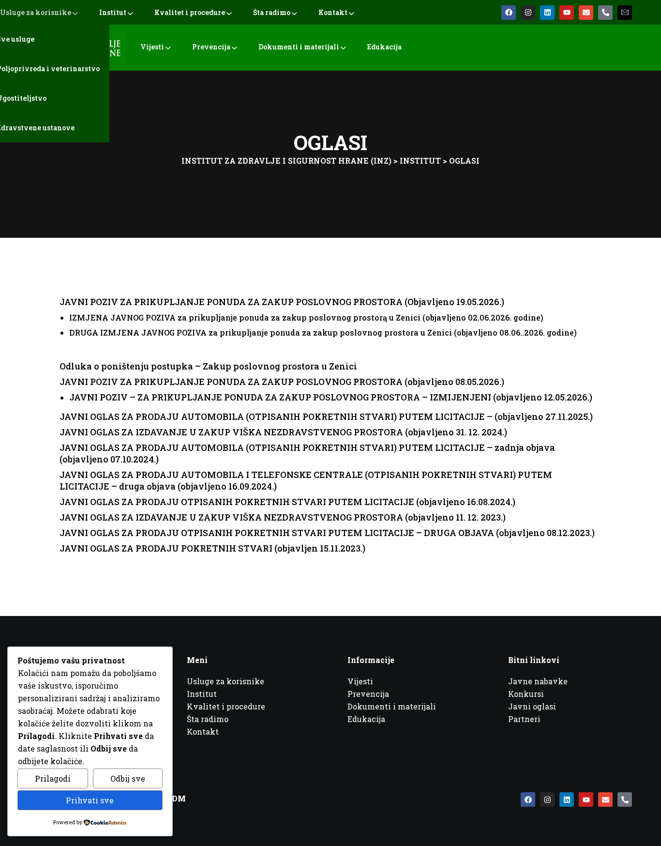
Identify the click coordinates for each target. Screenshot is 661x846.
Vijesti (152, 46)
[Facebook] (508, 12)
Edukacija (384, 46)
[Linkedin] (547, 12)
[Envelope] (586, 12)
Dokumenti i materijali (298, 46)
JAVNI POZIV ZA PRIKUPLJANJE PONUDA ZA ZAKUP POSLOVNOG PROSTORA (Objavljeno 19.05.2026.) (282, 302)
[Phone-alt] (605, 12)
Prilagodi (53, 778)
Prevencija (211, 46)
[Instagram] (528, 12)
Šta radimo (271, 12)
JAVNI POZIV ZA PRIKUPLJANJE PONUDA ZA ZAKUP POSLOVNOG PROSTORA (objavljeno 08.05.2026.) (282, 381)
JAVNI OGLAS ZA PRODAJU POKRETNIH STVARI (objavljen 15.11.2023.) (212, 548)
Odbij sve (127, 778)
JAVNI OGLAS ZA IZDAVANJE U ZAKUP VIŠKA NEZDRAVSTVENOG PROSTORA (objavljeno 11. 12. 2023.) (283, 517)
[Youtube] (566, 12)
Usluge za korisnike (35, 12)
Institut (112, 12)
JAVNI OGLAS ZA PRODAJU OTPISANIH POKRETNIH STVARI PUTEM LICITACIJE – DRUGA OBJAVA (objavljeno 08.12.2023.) (327, 532)
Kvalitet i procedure (189, 12)
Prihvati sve (90, 800)
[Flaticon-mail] (624, 12)
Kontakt (332, 12)
